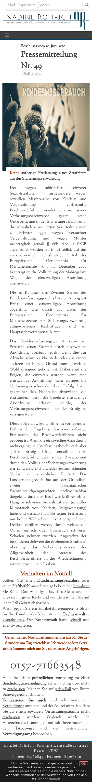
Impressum (26, 5)
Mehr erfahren (49, 779)
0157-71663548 (46, 665)
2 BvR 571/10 (30, 74)
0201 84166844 (31, 757)
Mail (11, 5)
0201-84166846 (68, 757)
